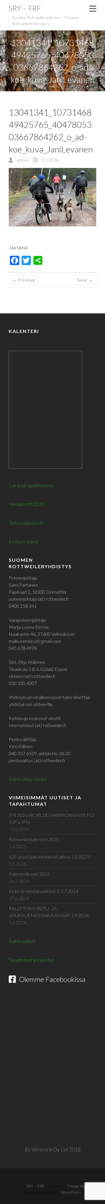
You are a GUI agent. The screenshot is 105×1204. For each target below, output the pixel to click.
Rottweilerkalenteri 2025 (34, 839)
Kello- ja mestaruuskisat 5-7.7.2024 (43, 891)
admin (22, 160)
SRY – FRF (25, 8)
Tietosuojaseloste (26, 522)
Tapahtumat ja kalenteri (32, 960)
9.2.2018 (50, 160)
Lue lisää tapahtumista (31, 485)
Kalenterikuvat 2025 (29, 874)
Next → (85, 280)
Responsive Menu (92, 9)
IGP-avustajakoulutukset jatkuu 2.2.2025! (49, 856)
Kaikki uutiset (22, 941)
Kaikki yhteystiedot (28, 779)
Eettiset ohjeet (24, 541)
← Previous (23, 280)
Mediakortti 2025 (26, 504)
